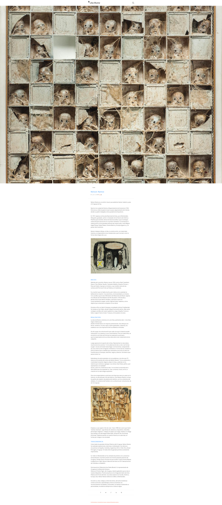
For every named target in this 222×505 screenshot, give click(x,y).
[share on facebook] (100, 492)
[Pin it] (121, 492)
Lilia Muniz (94, 2)
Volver (94, 187)
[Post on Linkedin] (116, 492)
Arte (100, 194)
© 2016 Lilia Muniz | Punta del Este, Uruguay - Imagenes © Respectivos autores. (105, 502)
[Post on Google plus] (111, 492)
